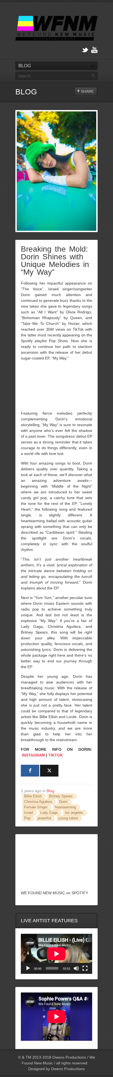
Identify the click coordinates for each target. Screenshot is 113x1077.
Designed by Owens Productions (56, 1069)
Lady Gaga (49, 813)
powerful (44, 818)
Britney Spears (61, 796)
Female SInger (35, 807)
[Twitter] (85, 50)
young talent (68, 818)
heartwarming (65, 807)
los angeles (74, 813)
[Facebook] (30, 771)
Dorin (63, 802)
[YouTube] (94, 50)
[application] (56, 954)
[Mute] (76, 968)
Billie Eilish (33, 796)
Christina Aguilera (38, 802)
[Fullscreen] (85, 968)
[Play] (28, 968)
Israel (28, 813)
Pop (27, 818)
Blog (50, 791)
